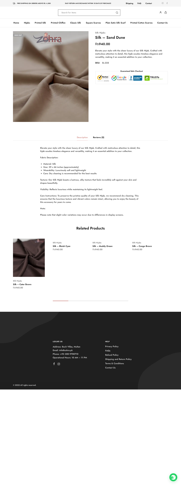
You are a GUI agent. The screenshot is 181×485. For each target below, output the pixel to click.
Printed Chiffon (58, 22)
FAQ (139, 3)
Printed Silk (40, 22)
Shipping (129, 3)
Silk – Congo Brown (142, 246)
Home (16, 22)
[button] (25, 273)
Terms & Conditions (114, 363)
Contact (148, 3)
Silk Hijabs (100, 32)
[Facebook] (54, 364)
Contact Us (162, 22)
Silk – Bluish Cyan (61, 246)
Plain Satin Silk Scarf (115, 22)
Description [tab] (82, 137)
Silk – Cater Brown (22, 284)
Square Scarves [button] (93, 22)
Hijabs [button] (27, 22)
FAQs (107, 350)
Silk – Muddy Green (102, 246)
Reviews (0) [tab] (98, 137)
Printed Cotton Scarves (141, 22)
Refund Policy (111, 354)
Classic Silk (75, 22)
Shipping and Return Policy (118, 359)
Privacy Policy (111, 346)
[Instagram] (58, 365)
